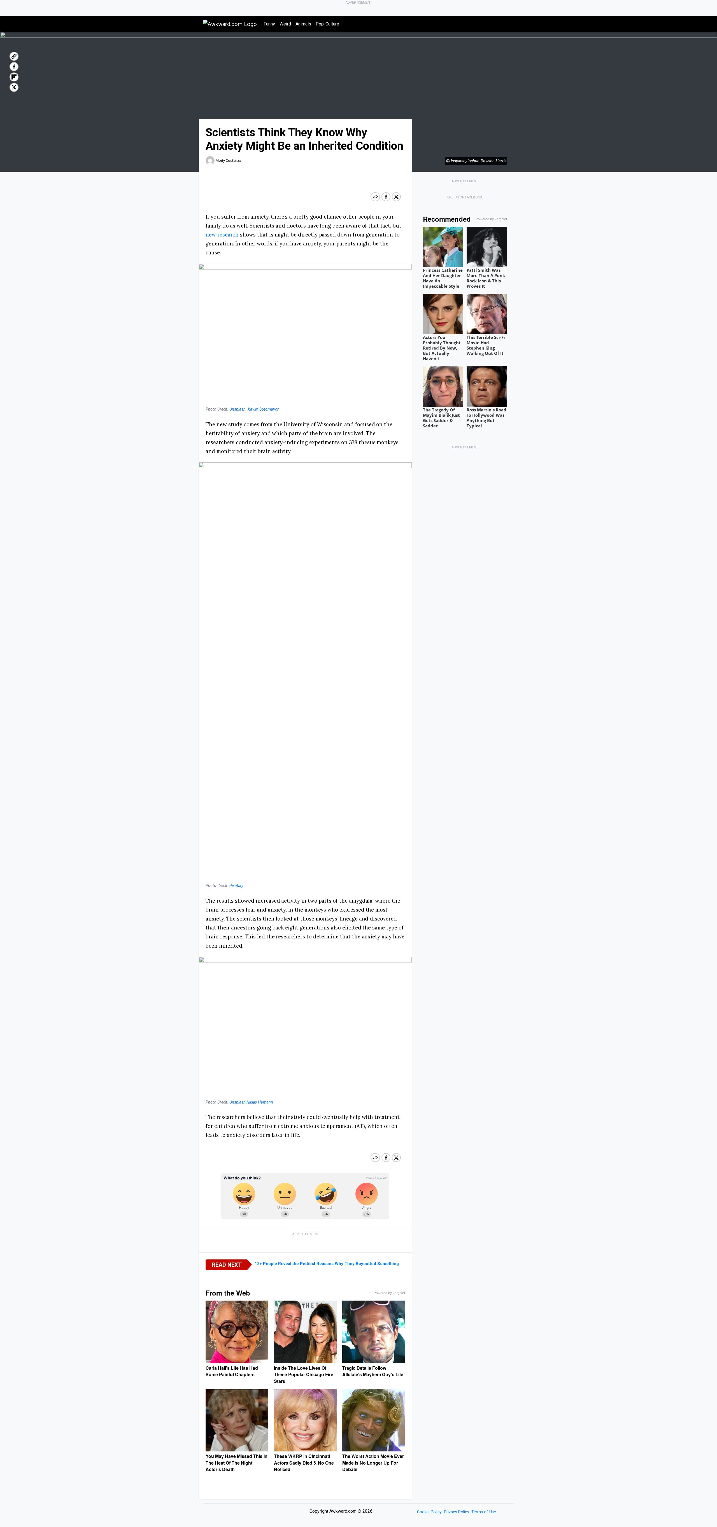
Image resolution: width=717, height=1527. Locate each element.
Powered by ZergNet (389, 1293)
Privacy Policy (456, 1512)
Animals (303, 24)
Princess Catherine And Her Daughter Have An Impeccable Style (443, 278)
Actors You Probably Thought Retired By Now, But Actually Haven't (442, 347)
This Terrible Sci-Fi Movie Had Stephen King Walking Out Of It (486, 345)
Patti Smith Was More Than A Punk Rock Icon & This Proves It (486, 278)
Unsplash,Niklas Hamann (251, 1102)
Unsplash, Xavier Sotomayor (254, 409)
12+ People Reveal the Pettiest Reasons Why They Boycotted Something (327, 1263)
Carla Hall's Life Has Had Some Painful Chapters (232, 1371)
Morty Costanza (228, 160)
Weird (285, 24)
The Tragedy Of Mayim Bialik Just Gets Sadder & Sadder (441, 417)
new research (222, 234)
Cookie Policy (429, 1512)
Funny (269, 24)
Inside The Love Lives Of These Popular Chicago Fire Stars (303, 1374)
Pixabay (236, 885)
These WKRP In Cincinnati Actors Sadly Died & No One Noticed (304, 1462)
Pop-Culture (327, 24)
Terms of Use (483, 1512)
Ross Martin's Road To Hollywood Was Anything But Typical (486, 417)
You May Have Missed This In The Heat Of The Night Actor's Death (236, 1462)
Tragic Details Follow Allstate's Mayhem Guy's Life (372, 1371)
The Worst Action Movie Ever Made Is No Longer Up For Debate (373, 1462)
